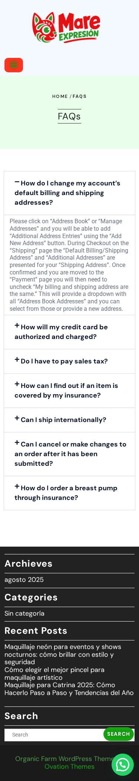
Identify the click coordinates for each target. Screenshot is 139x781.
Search (118, 734)
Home (60, 96)
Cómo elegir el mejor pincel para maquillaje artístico (54, 673)
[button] (69, 193)
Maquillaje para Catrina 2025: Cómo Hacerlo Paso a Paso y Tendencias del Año (69, 689)
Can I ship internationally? (63, 419)
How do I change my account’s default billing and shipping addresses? (67, 193)
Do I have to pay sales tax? (64, 361)
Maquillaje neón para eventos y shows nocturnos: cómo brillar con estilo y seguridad (62, 654)
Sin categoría (24, 613)
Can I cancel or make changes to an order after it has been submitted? (70, 454)
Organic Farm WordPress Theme (69, 762)
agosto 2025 (24, 579)
